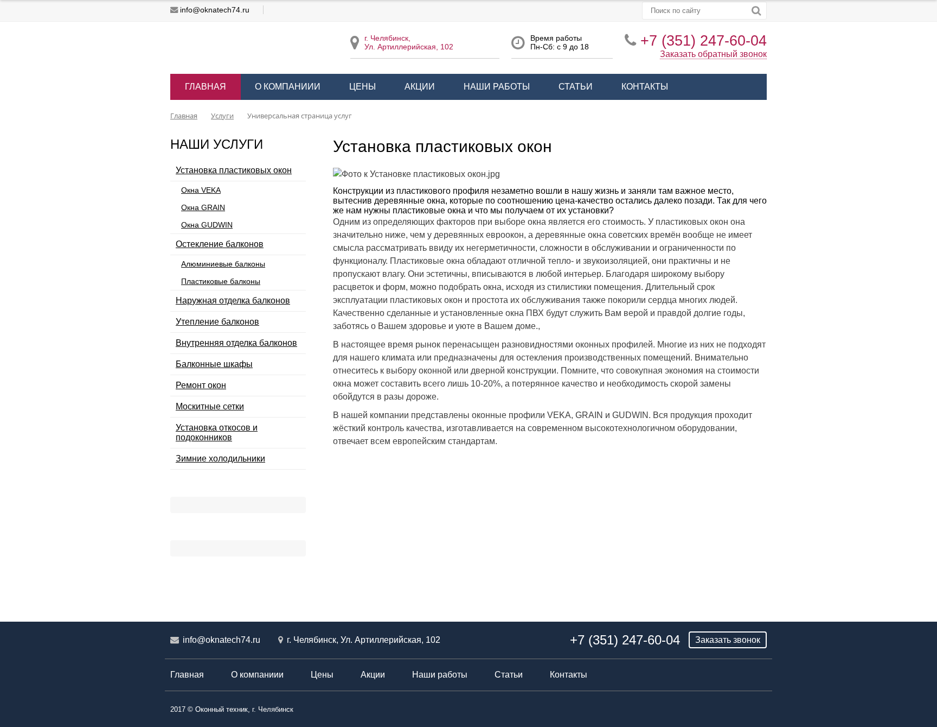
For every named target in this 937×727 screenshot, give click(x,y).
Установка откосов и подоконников (217, 432)
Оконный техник (221, 709)
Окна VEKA (201, 190)
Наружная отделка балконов (233, 300)
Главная (205, 86)
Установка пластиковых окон (234, 170)
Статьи (576, 86)
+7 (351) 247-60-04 (703, 40)
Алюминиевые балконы (223, 264)
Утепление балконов (217, 321)
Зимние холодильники (220, 458)
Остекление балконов (220, 244)
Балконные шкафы (214, 364)
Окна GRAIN (203, 207)
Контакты (644, 86)
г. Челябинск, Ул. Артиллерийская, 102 (363, 639)
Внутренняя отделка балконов (236, 342)
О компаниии (287, 86)
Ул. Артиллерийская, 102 (408, 46)
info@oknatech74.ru (214, 9)
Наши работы (497, 86)
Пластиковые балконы (220, 281)
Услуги (222, 116)
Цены (362, 86)
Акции (420, 86)
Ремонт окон (201, 385)
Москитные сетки (210, 406)
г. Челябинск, (387, 38)
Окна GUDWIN (207, 224)
